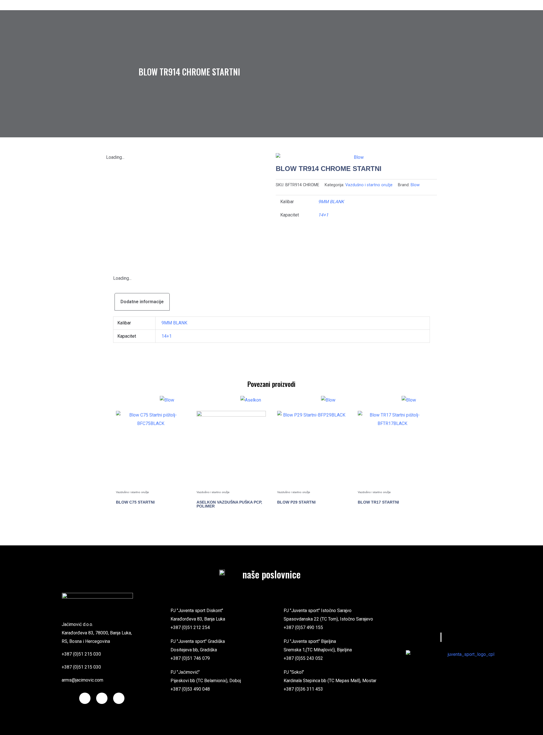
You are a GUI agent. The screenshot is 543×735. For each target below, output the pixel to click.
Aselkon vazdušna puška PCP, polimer (229, 504)
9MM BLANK (331, 201)
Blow (415, 185)
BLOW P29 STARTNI (296, 502)
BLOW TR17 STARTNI (378, 502)
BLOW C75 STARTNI (135, 502)
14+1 (323, 215)
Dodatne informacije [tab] (142, 301)
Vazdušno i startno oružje (369, 185)
